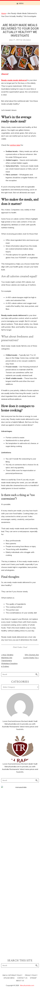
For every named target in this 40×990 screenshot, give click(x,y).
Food (25, 647)
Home (3, 13)
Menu (21, 3)
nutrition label (15, 145)
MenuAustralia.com (27, 985)
